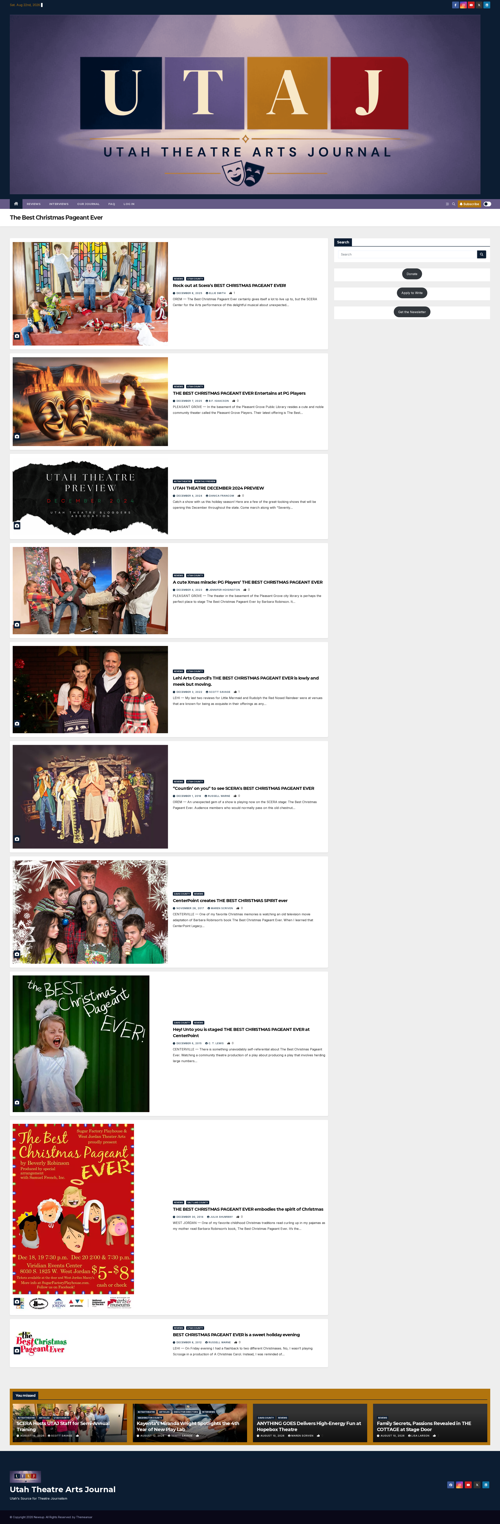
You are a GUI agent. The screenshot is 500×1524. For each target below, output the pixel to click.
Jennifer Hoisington (225, 589)
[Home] (16, 204)
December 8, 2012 (190, 1342)
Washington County (150, 1418)
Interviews (59, 204)
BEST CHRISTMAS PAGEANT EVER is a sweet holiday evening (236, 1334)
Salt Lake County (197, 1202)
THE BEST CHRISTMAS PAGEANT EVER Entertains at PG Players (239, 393)
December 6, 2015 (190, 1043)
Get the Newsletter (412, 312)
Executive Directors (186, 1412)
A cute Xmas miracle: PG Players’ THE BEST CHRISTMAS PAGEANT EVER (247, 582)
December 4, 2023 (190, 589)
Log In (129, 204)
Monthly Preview (205, 481)
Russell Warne (219, 796)
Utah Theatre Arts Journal (63, 1489)
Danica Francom (222, 495)
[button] (453, 204)
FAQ (111, 204)
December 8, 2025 (190, 293)
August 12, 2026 (152, 1435)
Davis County (182, 894)
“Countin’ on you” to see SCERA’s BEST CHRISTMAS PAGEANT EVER (243, 788)
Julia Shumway (222, 1216)
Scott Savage (220, 691)
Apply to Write (412, 293)
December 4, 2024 (190, 495)
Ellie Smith (218, 293)
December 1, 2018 (189, 796)
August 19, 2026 (32, 1435)
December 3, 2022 (190, 691)
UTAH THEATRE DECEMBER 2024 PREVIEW (218, 488)
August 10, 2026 (273, 1435)
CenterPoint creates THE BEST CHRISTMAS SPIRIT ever (230, 900)
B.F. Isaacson (219, 400)
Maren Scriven (222, 908)
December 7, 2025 (190, 400)
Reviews (34, 204)
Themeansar (84, 1517)
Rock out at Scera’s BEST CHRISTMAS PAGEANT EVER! (229, 285)
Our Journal (88, 204)
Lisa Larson (421, 1435)
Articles (44, 1418)
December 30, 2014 (190, 1216)
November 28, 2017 (191, 908)
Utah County (195, 279)
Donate (412, 274)
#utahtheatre (182, 481)
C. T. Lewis (217, 1043)
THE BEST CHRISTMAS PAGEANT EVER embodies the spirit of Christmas (248, 1209)
